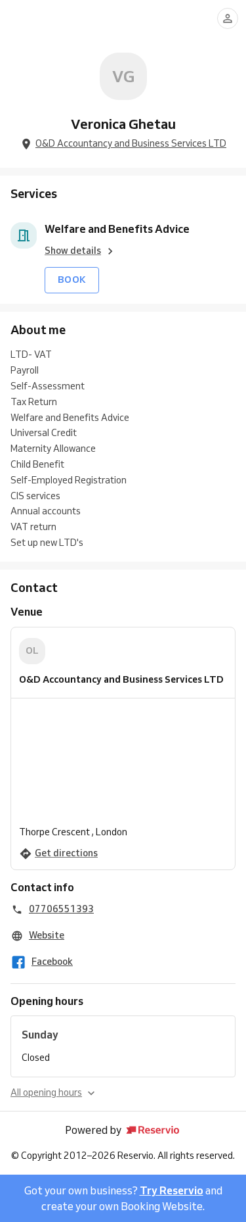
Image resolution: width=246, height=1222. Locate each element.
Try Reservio (171, 1190)
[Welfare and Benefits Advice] (23, 235)
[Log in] (227, 18)
